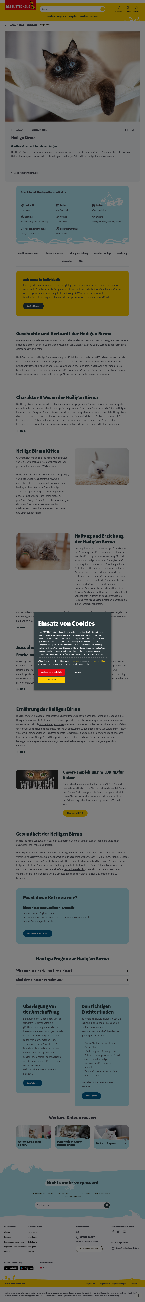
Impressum (76, 661)
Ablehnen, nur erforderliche (51, 672)
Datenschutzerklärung (97, 661)
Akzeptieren (51, 680)
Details (78, 672)
